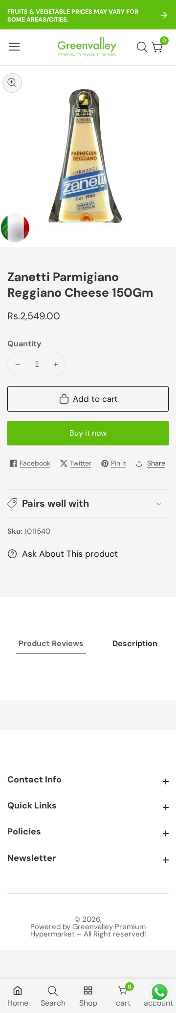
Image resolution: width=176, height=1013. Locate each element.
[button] (88, 503)
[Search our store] (144, 47)
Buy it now (88, 433)
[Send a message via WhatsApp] (159, 992)
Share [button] (156, 463)
